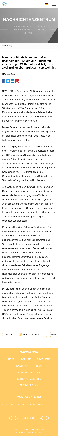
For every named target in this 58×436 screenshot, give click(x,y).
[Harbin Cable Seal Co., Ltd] (4, 4)
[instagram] (40, 418)
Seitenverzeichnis (29, 379)
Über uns (25, 359)
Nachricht (23, 366)
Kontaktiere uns (29, 372)
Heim (4, 46)
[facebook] (9, 418)
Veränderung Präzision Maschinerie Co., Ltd (41, 405)
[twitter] (25, 418)
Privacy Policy (29, 385)
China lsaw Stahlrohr (14, 405)
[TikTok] (48, 418)
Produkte (43, 359)
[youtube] (32, 418)
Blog (39, 366)
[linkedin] (17, 418)
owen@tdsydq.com (34, 432)
